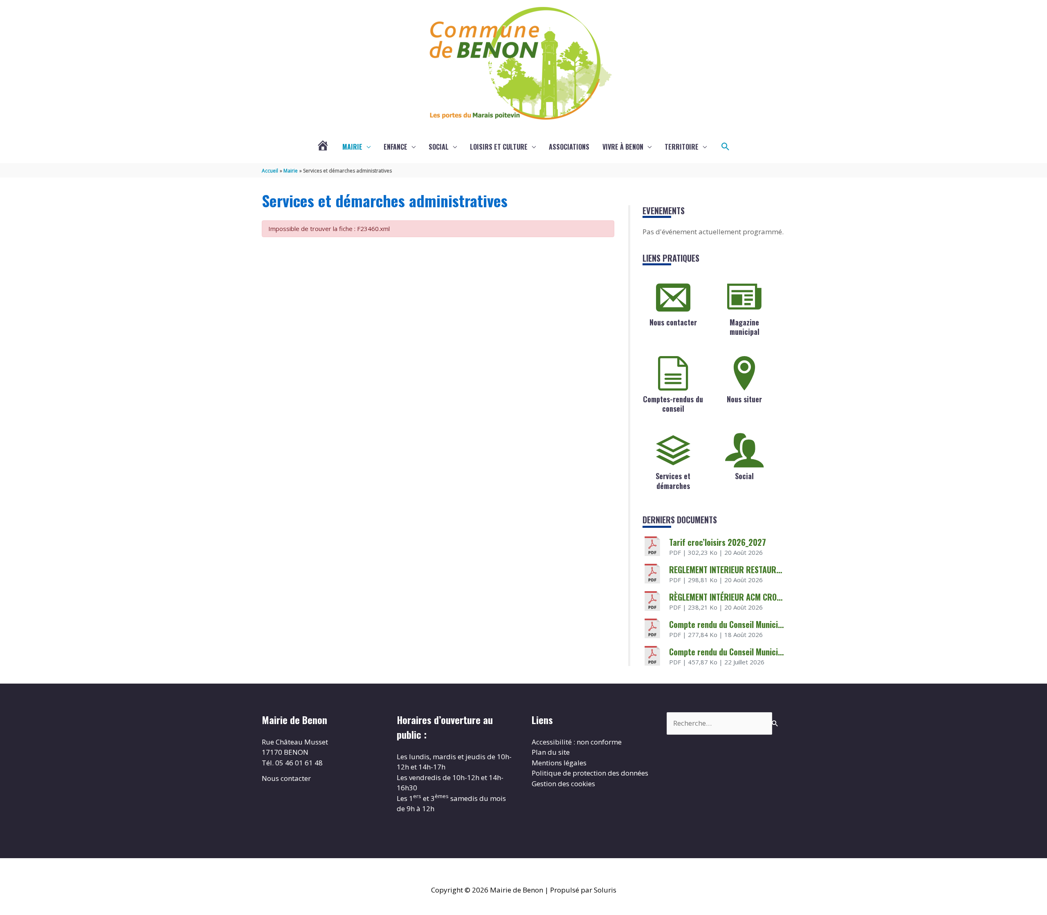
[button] (725, 146)
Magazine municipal (744, 327)
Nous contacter (673, 322)
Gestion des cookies (563, 783)
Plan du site (551, 752)
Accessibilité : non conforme (577, 742)
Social (439, 147)
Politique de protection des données (590, 773)
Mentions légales (559, 762)
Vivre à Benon (622, 147)
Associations (569, 147)
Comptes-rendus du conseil (673, 404)
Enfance (395, 147)
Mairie (352, 147)
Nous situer (744, 399)
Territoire (682, 147)
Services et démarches (673, 481)
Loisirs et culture (499, 147)
